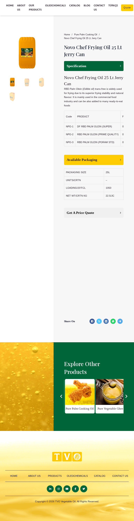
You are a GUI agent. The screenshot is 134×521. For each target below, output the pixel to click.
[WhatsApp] (113, 321)
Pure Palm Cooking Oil (85, 34)
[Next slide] (126, 396)
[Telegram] (120, 321)
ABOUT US (34, 475)
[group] (80, 396)
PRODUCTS (55, 475)
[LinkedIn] (106, 321)
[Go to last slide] (61, 396)
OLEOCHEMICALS (77, 475)
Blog (87, 5)
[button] (42, 38)
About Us (21, 7)
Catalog (74, 5)
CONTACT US (120, 475)
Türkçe (113, 5)
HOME (13, 475)
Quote (127, 7)
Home (10, 5)
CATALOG (99, 475)
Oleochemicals (55, 5)
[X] (99, 321)
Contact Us (99, 7)
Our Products (35, 7)
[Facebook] (92, 321)
